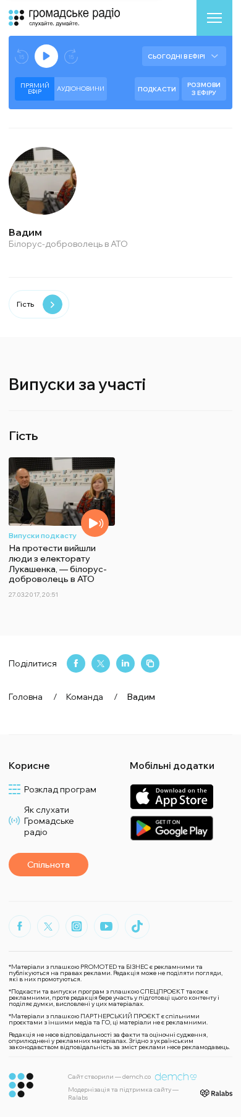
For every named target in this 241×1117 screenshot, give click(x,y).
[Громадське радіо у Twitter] (48, 926)
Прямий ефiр (34, 88)
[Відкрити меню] (214, 18)
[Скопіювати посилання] (150, 663)
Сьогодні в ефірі (176, 56)
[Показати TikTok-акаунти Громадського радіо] (137, 926)
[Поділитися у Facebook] (76, 663)
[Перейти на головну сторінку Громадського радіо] (21, 1085)
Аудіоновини (80, 89)
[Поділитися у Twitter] (100, 663)
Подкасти (157, 89)
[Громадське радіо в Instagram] (77, 926)
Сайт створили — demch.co (109, 1077)
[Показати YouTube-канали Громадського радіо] (106, 926)
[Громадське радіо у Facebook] (20, 926)
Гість (25, 304)
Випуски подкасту (43, 535)
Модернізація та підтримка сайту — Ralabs (123, 1094)
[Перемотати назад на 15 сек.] (21, 56)
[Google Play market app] (171, 828)
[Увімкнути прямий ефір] (46, 56)
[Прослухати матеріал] (95, 523)
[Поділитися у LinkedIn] (125, 663)
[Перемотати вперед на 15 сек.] (71, 56)
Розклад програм (60, 789)
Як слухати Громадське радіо (49, 820)
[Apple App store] (171, 796)
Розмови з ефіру (204, 89)
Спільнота (48, 864)
